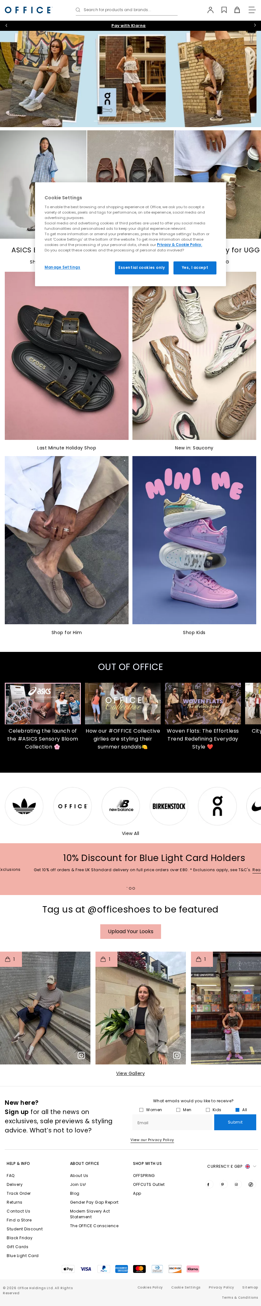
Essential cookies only (141, 267)
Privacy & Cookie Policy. (179, 245)
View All (130, 833)
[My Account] (207, 10)
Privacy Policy (221, 1287)
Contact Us (18, 1211)
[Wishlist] (220, 10)
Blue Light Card (23, 1255)
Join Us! (78, 1184)
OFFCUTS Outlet (149, 1184)
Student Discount (25, 1229)
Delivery (15, 1184)
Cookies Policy (150, 1287)
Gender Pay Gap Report (94, 1202)
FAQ (11, 1175)
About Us (79, 1175)
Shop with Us (147, 1163)
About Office (84, 1163)
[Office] (29, 10)
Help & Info (18, 1163)
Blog (75, 1193)
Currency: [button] (224, 1166)
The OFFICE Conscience (94, 1225)
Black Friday (19, 1238)
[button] (45, 1008)
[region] (130, 234)
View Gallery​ (130, 1073)
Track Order (19, 1193)
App (137, 1193)
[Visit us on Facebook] (209, 1184)
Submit (235, 1122)
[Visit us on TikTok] (252, 1184)
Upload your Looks (130, 931)
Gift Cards (17, 1246)
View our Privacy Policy (152, 1139)
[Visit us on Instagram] (238, 1184)
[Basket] (233, 10)
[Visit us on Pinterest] (224, 1184)
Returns (15, 1202)
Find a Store (19, 1220)
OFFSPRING (144, 1175)
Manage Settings (63, 267)
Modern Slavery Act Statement (90, 1214)
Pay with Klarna (128, 25)
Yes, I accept (195, 267)
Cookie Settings (186, 1287)
